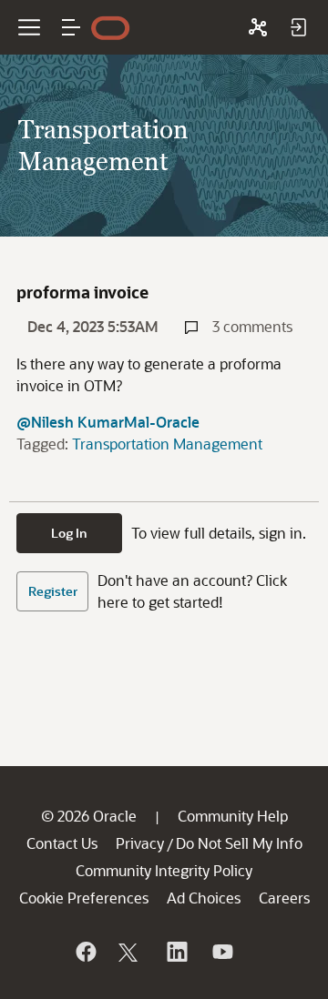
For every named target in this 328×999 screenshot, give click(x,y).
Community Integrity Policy (164, 870)
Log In (69, 532)
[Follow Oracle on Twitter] (130, 952)
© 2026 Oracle (89, 815)
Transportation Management (167, 443)
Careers (284, 897)
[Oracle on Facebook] (85, 952)
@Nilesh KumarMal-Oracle (108, 421)
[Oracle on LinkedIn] (176, 952)
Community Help (233, 815)
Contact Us (61, 843)
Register (52, 591)
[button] (71, 27)
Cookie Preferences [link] (84, 897)
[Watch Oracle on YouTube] (221, 952)
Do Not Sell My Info (239, 843)
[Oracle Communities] (258, 27)
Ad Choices (204, 897)
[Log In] (298, 27)
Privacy (140, 843)
